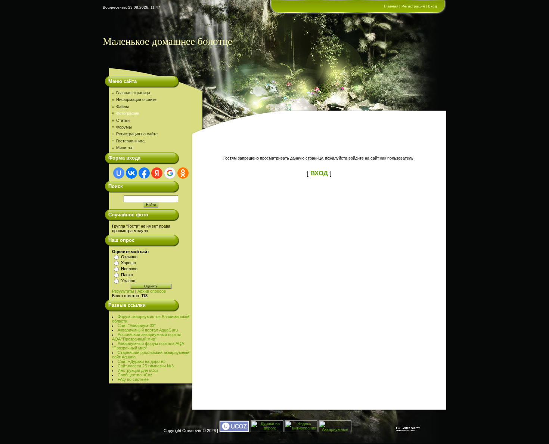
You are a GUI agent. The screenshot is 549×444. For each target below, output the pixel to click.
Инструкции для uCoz (138, 370)
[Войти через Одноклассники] (183, 173)
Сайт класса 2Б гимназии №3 (146, 366)
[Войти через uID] (118, 173)
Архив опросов (151, 291)
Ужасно (128, 280)
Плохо (127, 274)
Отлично (129, 257)
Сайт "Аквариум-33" (137, 325)
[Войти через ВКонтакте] (131, 173)
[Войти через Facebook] (144, 173)
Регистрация (413, 6)
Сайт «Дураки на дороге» (141, 361)
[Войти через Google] (170, 173)
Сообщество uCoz (135, 375)
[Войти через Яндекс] (156, 173)
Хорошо (128, 262)
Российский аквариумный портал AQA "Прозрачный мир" (146, 336)
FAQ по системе (133, 379)
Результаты (123, 291)
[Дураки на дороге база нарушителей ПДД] (267, 430)
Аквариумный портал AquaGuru (148, 330)
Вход (432, 6)
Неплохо (129, 268)
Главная (391, 6)
